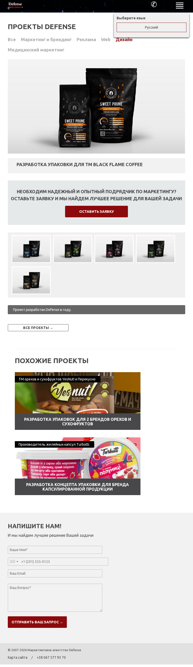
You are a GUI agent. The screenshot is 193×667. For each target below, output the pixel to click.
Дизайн (124, 39)
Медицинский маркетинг (36, 49)
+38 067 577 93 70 (51, 657)
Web (106, 39)
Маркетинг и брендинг (46, 39)
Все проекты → (38, 328)
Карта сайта (17, 657)
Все (12, 39)
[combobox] (14, 561)
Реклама (86, 39)
